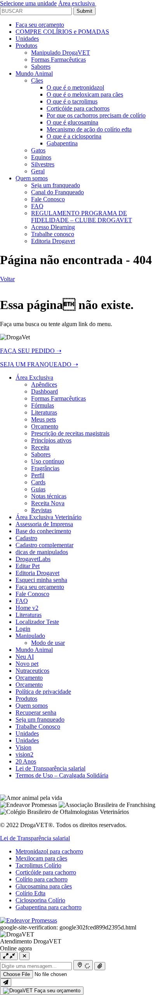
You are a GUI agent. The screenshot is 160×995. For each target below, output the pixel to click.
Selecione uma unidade (28, 3)
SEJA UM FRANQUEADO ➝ (39, 364)
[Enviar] (5, 982)
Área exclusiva (77, 3)
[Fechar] (24, 956)
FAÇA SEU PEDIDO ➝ (30, 350)
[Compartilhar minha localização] (83, 965)
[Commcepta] (28, 920)
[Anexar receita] (99, 966)
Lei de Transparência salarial (35, 838)
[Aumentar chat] (9, 956)
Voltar (7, 279)
